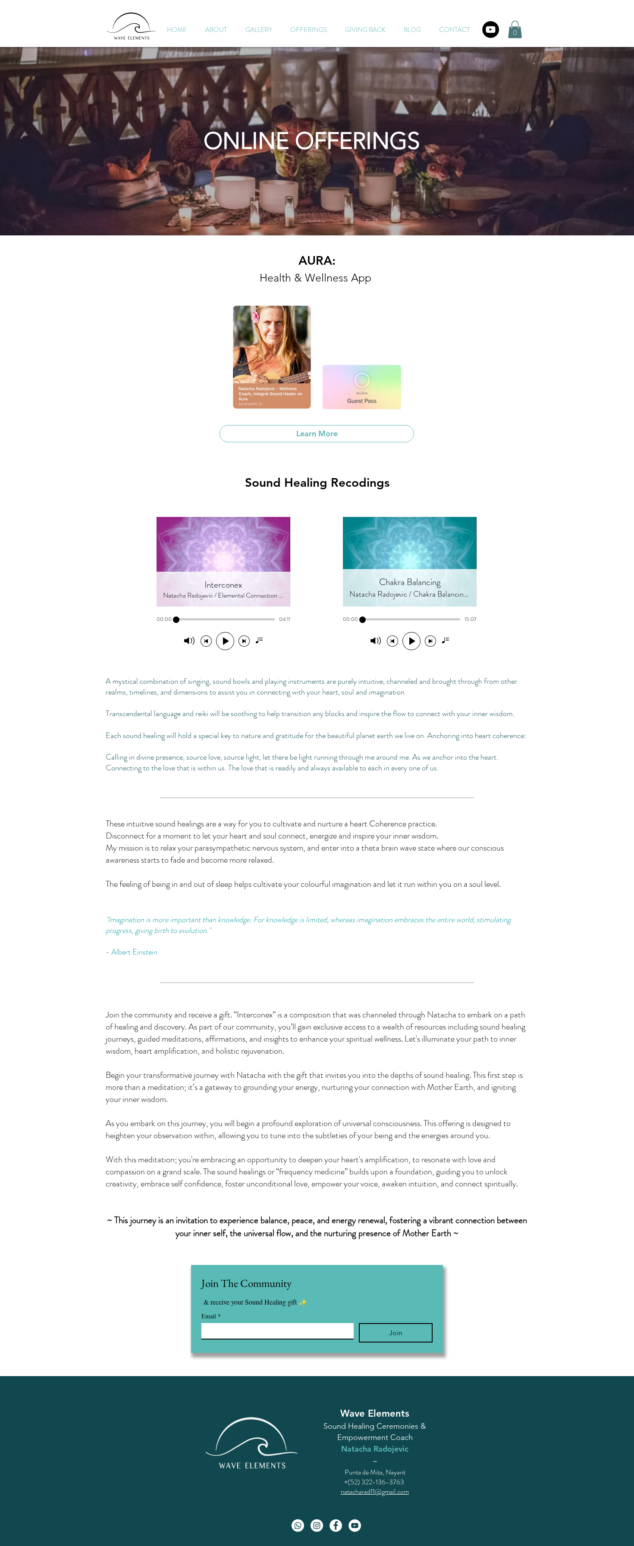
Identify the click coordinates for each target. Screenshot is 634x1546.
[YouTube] (490, 29)
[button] (308, 29)
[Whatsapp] (298, 1525)
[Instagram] (317, 1525)
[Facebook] (336, 1525)
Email (211, 1316)
